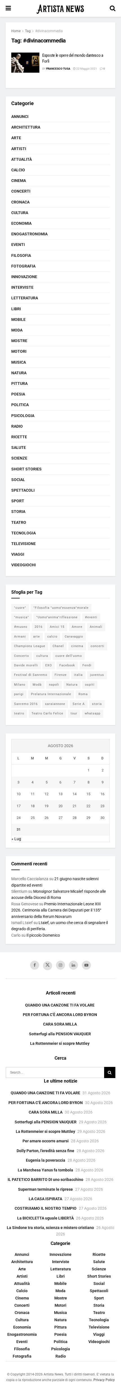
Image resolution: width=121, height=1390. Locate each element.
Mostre (19, 340)
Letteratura (24, 298)
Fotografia (23, 266)
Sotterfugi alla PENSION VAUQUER (60, 1034)
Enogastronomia (29, 234)
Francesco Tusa (58, 68)
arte (36, 636)
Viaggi (17, 554)
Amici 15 (57, 627)
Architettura (25, 127)
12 (46, 794)
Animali (96, 627)
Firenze (61, 675)
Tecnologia (23, 533)
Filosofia (21, 255)
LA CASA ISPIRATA (45, 1199)
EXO (48, 665)
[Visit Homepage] (60, 8)
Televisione (23, 543)
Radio (17, 426)
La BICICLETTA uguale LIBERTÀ (45, 1218)
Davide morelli (26, 665)
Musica (18, 362)
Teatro (18, 522)
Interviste (22, 287)
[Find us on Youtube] (86, 965)
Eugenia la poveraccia (45, 1160)
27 (60, 818)
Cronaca (20, 202)
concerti (97, 646)
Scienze (19, 458)
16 (102, 794)
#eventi (91, 617)
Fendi (86, 665)
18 (33, 806)
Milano (19, 684)
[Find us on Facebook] (34, 965)
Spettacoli (23, 490)
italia (78, 675)
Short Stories (26, 469)
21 (75, 806)
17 (19, 806)
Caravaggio (74, 636)
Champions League (29, 646)
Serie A (79, 704)
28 (75, 818)
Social (18, 479)
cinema (77, 646)
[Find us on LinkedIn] (73, 965)
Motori (18, 351)
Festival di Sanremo (30, 675)
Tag (28, 31)
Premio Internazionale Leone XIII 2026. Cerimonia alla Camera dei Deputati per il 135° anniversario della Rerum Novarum (56, 910)
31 (19, 829)
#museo (20, 627)
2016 (38, 627)
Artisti (18, 148)
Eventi (18, 244)
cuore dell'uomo (68, 656)
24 (19, 818)
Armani (20, 636)
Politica (20, 404)
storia (97, 704)
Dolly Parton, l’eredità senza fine (45, 1151)
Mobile (18, 319)
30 (102, 818)
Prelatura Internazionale (51, 694)
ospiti (90, 684)
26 (46, 818)
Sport (17, 501)
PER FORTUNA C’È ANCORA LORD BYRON (60, 1014)
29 (88, 818)
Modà (37, 684)
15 (88, 794)
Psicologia (22, 415)
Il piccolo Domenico (43, 935)
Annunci (19, 116)
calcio (52, 636)
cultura (42, 656)
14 (75, 794)
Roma (83, 694)
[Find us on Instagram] (60, 965)
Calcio (18, 170)
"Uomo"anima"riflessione (57, 617)
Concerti (20, 191)
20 (60, 806)
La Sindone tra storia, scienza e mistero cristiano (50, 1227)
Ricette (19, 437)
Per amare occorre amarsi (46, 1141)
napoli (54, 684)
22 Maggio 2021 (86, 68)
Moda (17, 330)
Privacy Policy (104, 1380)
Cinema (18, 180)
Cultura (19, 212)
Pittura (19, 383)
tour (74, 713)
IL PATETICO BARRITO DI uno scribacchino (45, 1179)
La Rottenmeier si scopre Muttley (59, 1043)
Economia (21, 223)
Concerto (21, 656)
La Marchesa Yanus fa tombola (45, 1170)
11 (33, 794)
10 (19, 794)
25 (33, 818)
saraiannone (55, 704)
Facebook (67, 665)
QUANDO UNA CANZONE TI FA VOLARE (60, 1005)
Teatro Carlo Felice (47, 713)
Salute (18, 447)
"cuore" (20, 608)
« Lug (16, 839)
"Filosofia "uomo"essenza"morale (61, 608)
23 (102, 806)
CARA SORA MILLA (60, 1024)
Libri (16, 309)
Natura (18, 373)
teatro (19, 713)
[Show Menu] (8, 8)
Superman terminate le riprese (45, 1189)
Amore (77, 627)
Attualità (21, 159)
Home (16, 31)
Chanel (58, 646)
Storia (18, 511)
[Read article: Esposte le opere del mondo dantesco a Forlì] (25, 63)
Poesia (18, 394)
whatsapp (92, 713)
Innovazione (24, 276)
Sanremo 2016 (26, 704)
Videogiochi (23, 565)
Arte (16, 138)
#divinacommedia (49, 31)
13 (60, 794)
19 (46, 806)
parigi (19, 694)
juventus (97, 675)
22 (88, 806)
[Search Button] (112, 8)
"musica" (21, 617)
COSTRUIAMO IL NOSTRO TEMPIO (46, 1208)
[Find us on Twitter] (47, 965)
